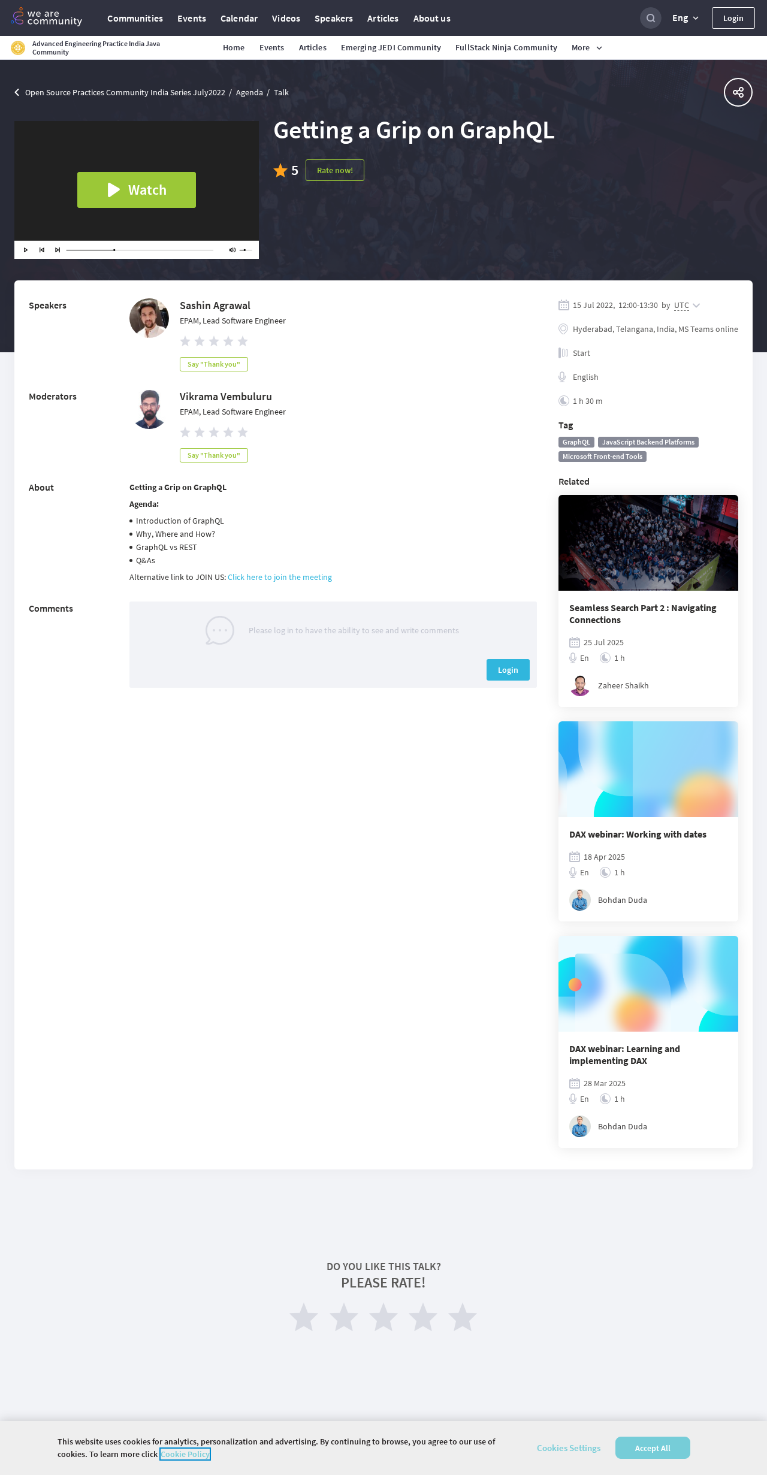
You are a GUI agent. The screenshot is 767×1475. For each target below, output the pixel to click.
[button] (686, 18)
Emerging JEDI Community (391, 47)
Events (191, 18)
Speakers (334, 18)
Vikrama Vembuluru (226, 396)
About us (432, 18)
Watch (147, 189)
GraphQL (576, 441)
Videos (286, 18)
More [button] (581, 47)
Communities (135, 18)
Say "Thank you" (214, 363)
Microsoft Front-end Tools (602, 456)
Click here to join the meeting (280, 577)
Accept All (653, 1448)
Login (733, 18)
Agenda (249, 92)
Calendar (239, 18)
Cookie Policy (185, 1454)
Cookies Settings (568, 1447)
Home (234, 47)
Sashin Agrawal (215, 305)
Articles (382, 18)
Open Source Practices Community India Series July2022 (125, 92)
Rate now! (335, 170)
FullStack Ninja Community (506, 47)
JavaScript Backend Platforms (648, 441)
